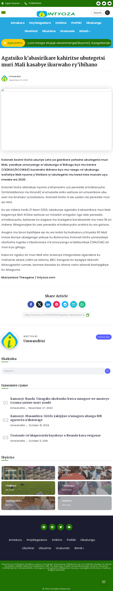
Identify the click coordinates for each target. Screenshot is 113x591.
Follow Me (104, 337)
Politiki (66, 470)
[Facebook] (98, 3)
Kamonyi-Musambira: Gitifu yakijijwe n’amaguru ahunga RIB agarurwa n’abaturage (56, 418)
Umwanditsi (15, 76)
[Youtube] (109, 3)
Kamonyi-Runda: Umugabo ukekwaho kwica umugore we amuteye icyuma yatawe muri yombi (59, 400)
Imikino (67, 500)
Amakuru (11, 470)
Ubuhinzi (11, 485)
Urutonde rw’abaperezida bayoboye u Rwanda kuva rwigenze (55, 435)
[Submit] (107, 12)
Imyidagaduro (14, 500)
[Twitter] (104, 3)
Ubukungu (68, 485)
